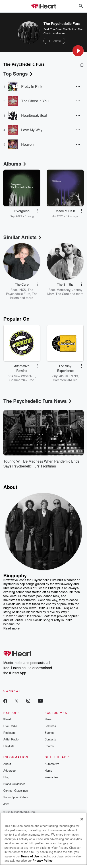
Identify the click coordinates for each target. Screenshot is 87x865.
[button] (78, 50)
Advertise (9, 770)
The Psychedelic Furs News (35, 400)
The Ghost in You (35, 100)
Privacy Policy (42, 860)
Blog (6, 777)
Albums (12, 163)
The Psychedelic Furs (19, 291)
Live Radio (10, 726)
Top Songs (15, 73)
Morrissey (63, 289)
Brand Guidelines (14, 784)
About (7, 764)
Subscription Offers (15, 797)
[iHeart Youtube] (40, 700)
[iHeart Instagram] (28, 700)
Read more (11, 628)
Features (50, 726)
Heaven (27, 144)
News (48, 719)
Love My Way (31, 129)
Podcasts (9, 732)
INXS (22, 289)
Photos (49, 746)
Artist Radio (11, 739)
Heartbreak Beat (34, 115)
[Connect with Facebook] (5, 700)
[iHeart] (43, 6)
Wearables (51, 777)
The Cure (56, 29)
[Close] (82, 819)
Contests (50, 739)
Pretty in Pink (31, 86)
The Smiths (70, 29)
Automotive (52, 764)
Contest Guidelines (15, 790)
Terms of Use (30, 856)
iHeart (7, 719)
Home (48, 770)
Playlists (8, 746)
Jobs (6, 804)
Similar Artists (20, 237)
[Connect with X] (16, 700)
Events (49, 732)
